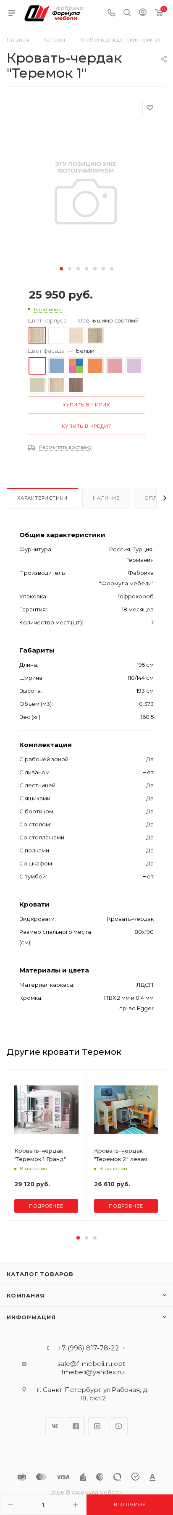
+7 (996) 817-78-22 (88, 1348)
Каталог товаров (40, 1274)
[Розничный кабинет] (143, 13)
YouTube (119, 1426)
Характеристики (42, 498)
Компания (25, 1295)
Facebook (76, 1426)
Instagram (97, 1426)
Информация (31, 1317)
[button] (61, 269)
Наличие (106, 498)
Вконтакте (54, 1426)
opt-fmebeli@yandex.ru (94, 1368)
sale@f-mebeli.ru (85, 1364)
